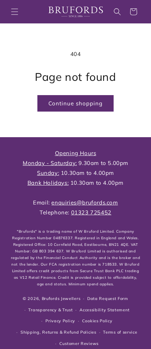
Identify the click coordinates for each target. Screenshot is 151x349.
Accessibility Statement (104, 309)
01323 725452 (91, 212)
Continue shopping (75, 103)
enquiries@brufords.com (84, 202)
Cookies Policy (97, 320)
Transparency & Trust (50, 309)
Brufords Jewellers (61, 298)
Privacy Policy (60, 320)
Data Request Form (107, 298)
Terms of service (120, 332)
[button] (15, 12)
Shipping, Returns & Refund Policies (58, 332)
